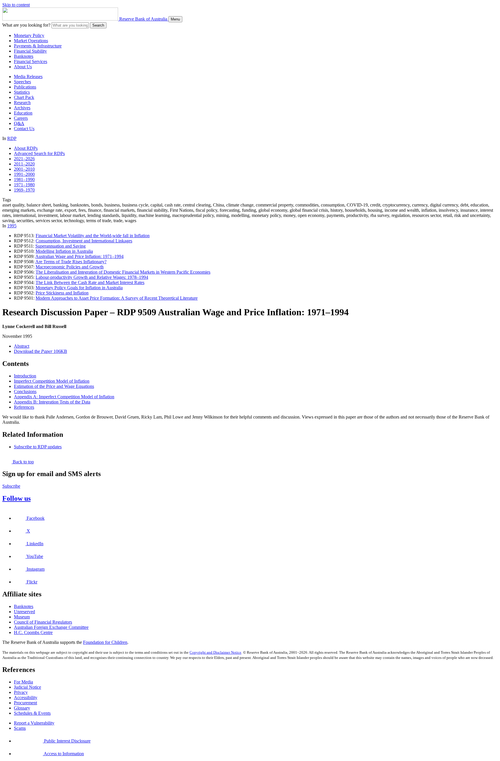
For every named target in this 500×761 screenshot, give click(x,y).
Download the (40, 351)
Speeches (22, 81)
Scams (20, 728)
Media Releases (28, 76)
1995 (11, 225)
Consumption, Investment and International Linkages (84, 240)
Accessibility (25, 697)
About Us (23, 66)
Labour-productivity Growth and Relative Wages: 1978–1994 (92, 277)
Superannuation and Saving (60, 246)
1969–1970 (24, 189)
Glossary (22, 707)
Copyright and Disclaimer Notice (215, 652)
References (24, 407)
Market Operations (31, 40)
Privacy (21, 692)
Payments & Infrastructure (38, 45)
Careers (21, 118)
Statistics (22, 92)
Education (23, 112)
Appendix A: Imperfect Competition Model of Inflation (64, 396)
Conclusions (25, 391)
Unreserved (24, 611)
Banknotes (23, 56)
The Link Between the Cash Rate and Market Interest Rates (90, 282)
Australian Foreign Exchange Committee (51, 627)
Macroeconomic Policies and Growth (70, 266)
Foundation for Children (105, 642)
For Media (23, 681)
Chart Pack (24, 97)
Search (98, 25)
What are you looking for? (26, 25)
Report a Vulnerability (34, 723)
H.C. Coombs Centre (33, 632)
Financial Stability (30, 51)
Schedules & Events (32, 713)
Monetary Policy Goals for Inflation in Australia (79, 287)
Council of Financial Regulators (43, 622)
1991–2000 (24, 174)
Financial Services (30, 61)
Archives (22, 107)
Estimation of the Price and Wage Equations (54, 386)
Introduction (25, 375)
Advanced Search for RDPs (39, 153)
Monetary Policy (29, 35)
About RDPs (26, 148)
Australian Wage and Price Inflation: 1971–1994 (79, 256)
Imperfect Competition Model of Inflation (51, 381)
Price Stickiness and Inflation (62, 292)
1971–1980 (24, 184)
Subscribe (11, 486)
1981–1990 (24, 179)
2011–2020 (24, 163)
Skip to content (16, 4)
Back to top (23, 461)
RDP (11, 138)
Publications (25, 86)
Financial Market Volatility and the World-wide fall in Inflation (93, 235)
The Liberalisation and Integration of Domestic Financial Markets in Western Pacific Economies (123, 272)
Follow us (16, 498)
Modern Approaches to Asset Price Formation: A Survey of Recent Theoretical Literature (117, 298)
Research (22, 102)
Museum (22, 616)
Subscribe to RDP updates (38, 446)
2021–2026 (24, 158)
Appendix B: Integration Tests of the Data (52, 401)
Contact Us (24, 128)
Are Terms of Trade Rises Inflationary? (70, 261)
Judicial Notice (27, 687)
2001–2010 (24, 169)
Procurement (25, 702)
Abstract (21, 346)
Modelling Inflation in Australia (64, 251)
